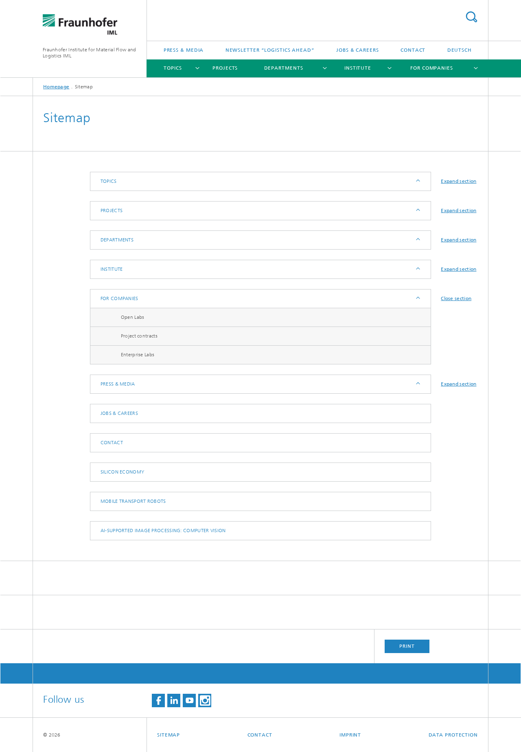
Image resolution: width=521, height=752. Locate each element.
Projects (225, 68)
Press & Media (184, 50)
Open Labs (132, 317)
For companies (431, 68)
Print (407, 646)
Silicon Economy (122, 472)
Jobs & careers (357, 50)
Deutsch (459, 50)
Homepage (56, 87)
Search (471, 17)
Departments (283, 68)
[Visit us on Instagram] (204, 700)
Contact (413, 50)
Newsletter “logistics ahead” (270, 50)
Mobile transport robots (133, 501)
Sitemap (168, 735)
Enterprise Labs (138, 354)
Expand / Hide (417, 181)
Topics (173, 68)
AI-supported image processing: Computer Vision (163, 530)
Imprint (350, 735)
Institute (357, 68)
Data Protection (453, 735)
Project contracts (139, 336)
